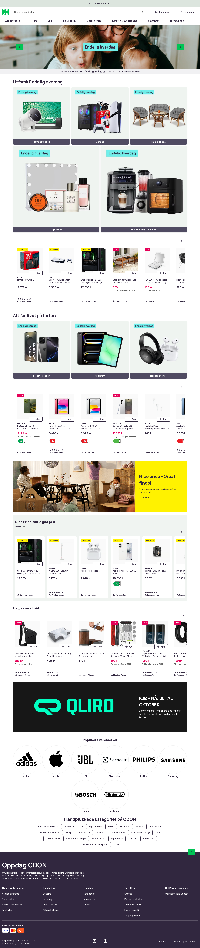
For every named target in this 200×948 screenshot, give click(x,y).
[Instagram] (94, 941)
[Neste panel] (181, 241)
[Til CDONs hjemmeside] (5, 12)
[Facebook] (105, 941)
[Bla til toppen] (191, 852)
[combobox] (80, 12)
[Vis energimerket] (21, 441)
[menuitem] (13, 20)
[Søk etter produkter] (143, 12)
